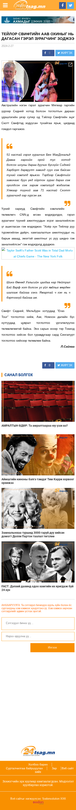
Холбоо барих (38, 764)
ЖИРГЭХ (66, 52)
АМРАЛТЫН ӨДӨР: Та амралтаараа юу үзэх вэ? (34, 425)
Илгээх (52, 647)
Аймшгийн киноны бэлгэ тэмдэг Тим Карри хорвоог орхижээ (37, 481)
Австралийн (9, 105)
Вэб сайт (68, 768)
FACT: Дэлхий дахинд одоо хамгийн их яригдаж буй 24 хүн (37, 588)
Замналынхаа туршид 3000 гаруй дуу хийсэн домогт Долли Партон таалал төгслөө (32, 534)
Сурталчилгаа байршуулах (24, 768)
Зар (54, 768)
